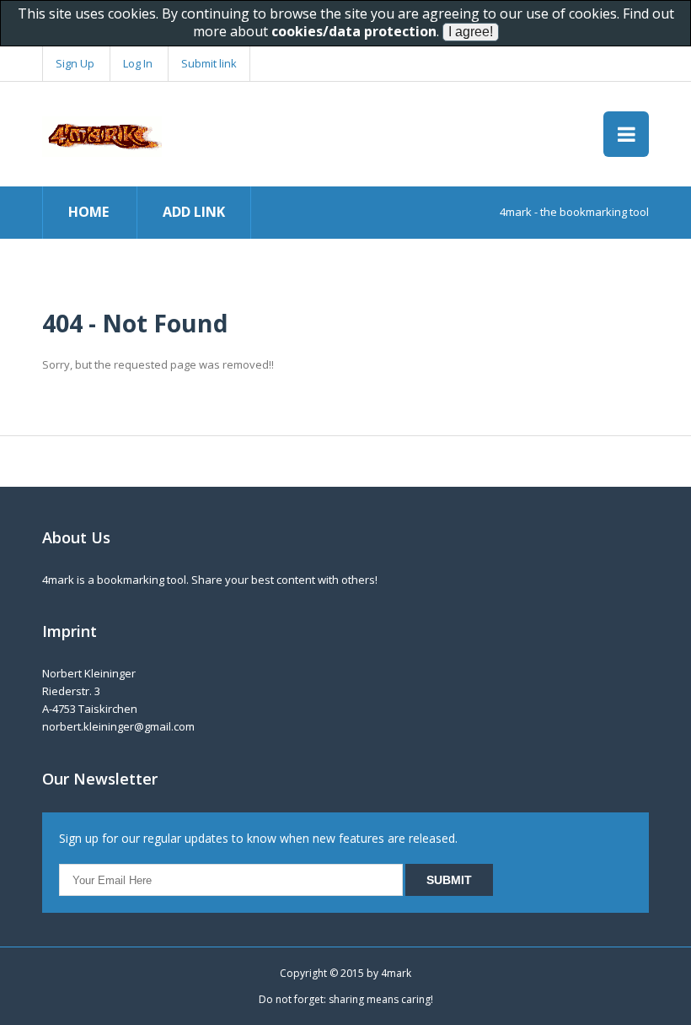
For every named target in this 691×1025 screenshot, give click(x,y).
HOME (88, 211)
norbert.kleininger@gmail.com (118, 726)
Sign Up (75, 63)
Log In (138, 63)
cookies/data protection (354, 31)
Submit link (209, 63)
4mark (396, 973)
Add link (194, 211)
